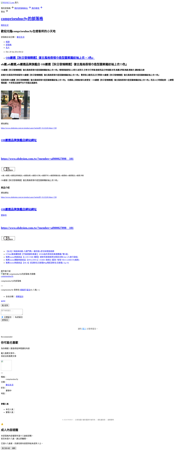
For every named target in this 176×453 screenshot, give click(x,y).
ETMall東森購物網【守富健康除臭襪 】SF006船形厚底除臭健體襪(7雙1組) (37, 254)
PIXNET (70, 420)
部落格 (8, 45)
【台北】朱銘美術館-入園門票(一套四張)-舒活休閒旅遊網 (30, 251)
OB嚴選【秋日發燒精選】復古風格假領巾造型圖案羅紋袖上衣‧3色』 (50, 57)
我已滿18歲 (6, 448)
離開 (13, 448)
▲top (3, 301)
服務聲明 (111, 420)
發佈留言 (5, 320)
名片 (8, 48)
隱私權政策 (101, 420)
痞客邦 (23, 290)
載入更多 (5, 305)
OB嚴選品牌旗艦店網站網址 (19, 140)
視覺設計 (19, 297)
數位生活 (20, 37)
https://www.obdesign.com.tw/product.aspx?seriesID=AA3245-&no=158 (29, 128)
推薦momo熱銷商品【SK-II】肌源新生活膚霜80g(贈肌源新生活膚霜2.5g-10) (37, 263)
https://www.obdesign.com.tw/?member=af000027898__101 (37, 158)
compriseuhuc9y (7, 276)
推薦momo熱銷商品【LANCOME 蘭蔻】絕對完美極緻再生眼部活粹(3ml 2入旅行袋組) (42, 257)
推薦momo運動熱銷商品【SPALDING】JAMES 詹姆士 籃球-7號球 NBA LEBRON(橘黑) (42, 260)
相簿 (8, 42)
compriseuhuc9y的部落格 (22, 18)
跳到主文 (5, 25)
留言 (28, 290)
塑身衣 (4, 215)
